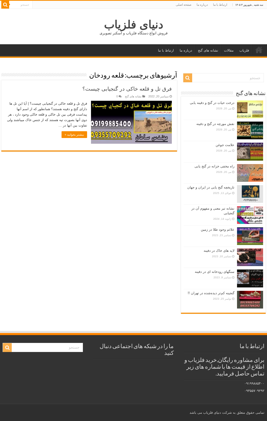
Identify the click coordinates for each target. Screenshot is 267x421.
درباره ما (202, 5)
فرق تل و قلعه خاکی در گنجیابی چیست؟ (127, 89)
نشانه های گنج (208, 50)
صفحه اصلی (183, 5)
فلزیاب (244, 50)
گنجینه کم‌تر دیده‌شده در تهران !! (211, 293)
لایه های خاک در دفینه (219, 251)
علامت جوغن (225, 145)
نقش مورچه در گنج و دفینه (215, 124)
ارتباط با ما (220, 5)
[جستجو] (5, 5)
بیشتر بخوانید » (74, 134)
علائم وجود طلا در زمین (217, 229)
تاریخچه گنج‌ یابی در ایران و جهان (210, 187)
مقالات (229, 50)
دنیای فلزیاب (133, 24)
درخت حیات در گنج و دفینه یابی (212, 103)
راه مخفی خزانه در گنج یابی (214, 166)
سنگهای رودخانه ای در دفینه (214, 272)
